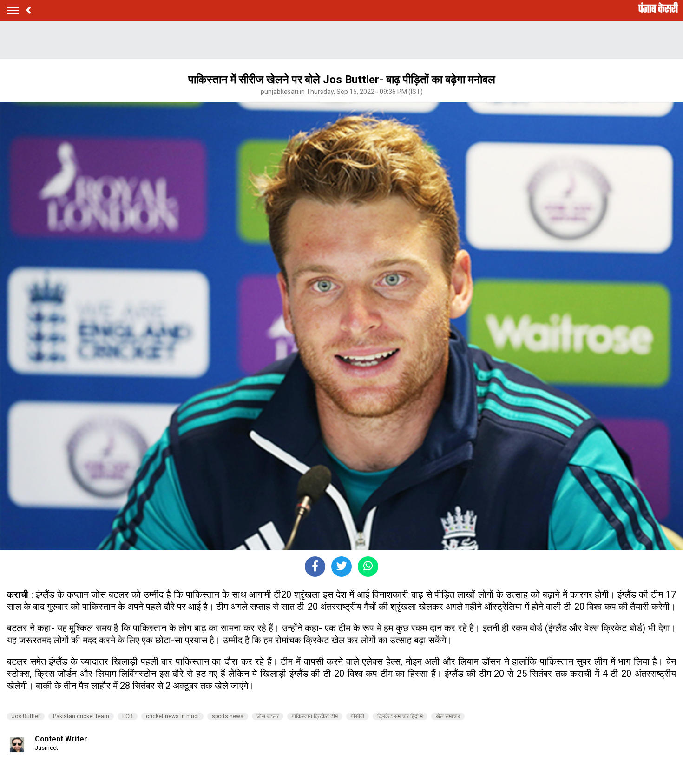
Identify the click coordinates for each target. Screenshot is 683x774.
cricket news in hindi (172, 716)
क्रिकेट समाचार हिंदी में (400, 716)
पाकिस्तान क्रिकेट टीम (315, 716)
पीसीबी (357, 716)
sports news (227, 716)
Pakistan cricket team (81, 716)
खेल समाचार (448, 716)
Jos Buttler (26, 716)
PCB (127, 716)
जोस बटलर (267, 716)
